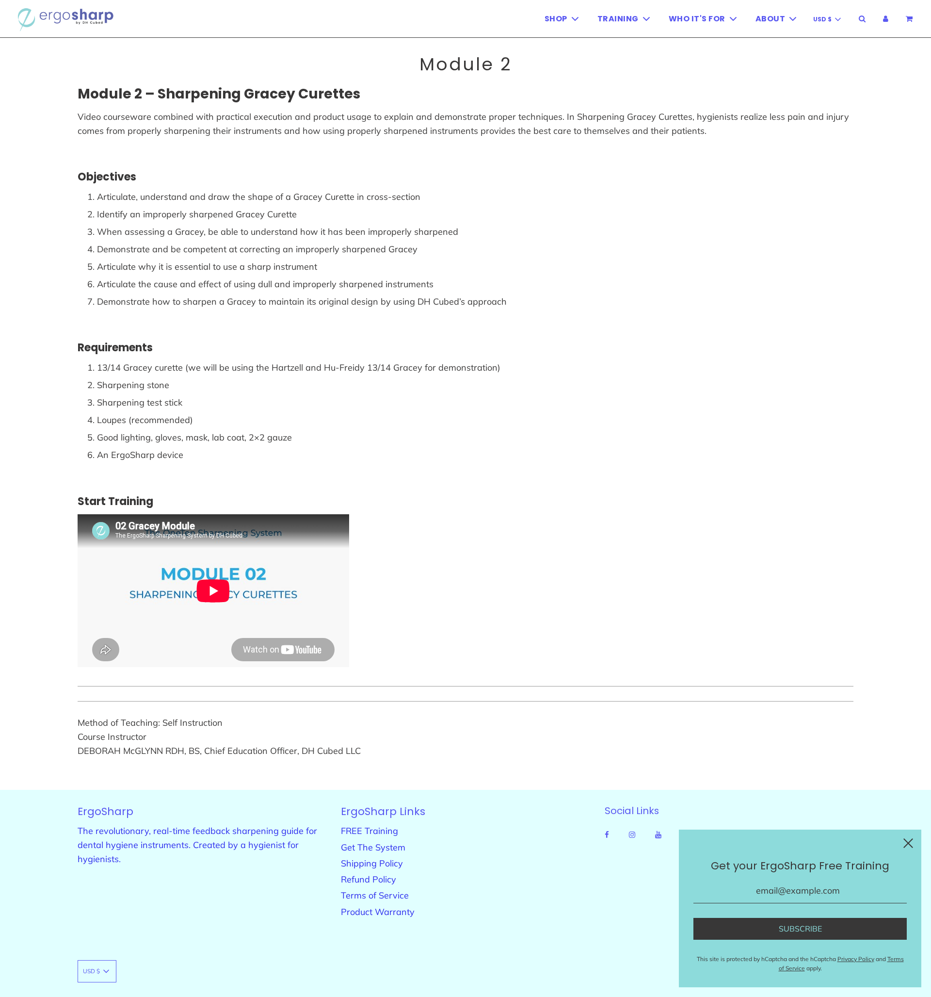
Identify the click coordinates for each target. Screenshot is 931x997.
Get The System (373, 847)
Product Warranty (378, 911)
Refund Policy (368, 879)
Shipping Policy (372, 863)
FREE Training (369, 830)
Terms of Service (375, 895)
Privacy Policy (855, 959)
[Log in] (885, 18)
